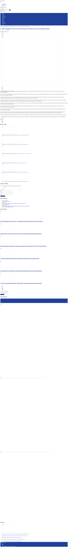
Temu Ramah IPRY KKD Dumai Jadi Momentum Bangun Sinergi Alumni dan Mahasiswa (21, 271)
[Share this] (2, 33)
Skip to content (2, 0)
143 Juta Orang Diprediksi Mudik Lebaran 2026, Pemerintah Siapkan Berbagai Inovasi (15, 181)
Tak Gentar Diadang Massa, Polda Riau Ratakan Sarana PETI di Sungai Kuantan (14, 535)
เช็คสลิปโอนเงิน (7, 201)
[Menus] (0, 1)
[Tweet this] (2, 34)
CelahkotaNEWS (2, 31)
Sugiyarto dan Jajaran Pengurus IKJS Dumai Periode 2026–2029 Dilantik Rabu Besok (15, 144)
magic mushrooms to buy (9, 206)
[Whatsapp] (2, 89)
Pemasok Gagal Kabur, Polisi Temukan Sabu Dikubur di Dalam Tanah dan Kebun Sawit (15, 533)
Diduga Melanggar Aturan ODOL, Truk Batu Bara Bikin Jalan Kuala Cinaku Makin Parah (21, 221)
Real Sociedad (4, 302)
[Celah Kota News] (3, 7)
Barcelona (3, 301)
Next (3, 289)
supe (6, 205)
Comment (1, 189)
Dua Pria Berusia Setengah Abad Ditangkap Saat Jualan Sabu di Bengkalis (13, 539)
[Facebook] (2, 121)
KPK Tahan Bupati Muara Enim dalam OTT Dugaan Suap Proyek (12, 540)
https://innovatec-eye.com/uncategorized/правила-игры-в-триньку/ (15, 203)
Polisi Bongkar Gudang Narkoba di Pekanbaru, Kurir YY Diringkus (12, 537)
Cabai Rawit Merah (5, 300)
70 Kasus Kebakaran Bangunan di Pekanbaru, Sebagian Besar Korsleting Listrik (14, 162)
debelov (6, 200)
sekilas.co (3, 299)
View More (2, 294)
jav (5, 202)
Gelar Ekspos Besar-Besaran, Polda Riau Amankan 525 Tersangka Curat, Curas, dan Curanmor (16, 153)
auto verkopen (7, 204)
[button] (9, 10)
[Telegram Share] (2, 35)
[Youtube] (2, 544)
